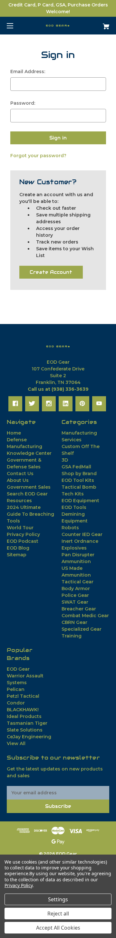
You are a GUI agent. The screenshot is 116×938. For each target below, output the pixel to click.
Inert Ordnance (80, 541)
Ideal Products (24, 716)
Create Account (51, 272)
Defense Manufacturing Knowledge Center (29, 446)
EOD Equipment (80, 500)
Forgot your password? (38, 155)
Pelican (15, 689)
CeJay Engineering (29, 737)
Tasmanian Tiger (27, 723)
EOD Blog (18, 548)
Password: (22, 103)
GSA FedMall (76, 467)
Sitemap (16, 555)
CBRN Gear (74, 622)
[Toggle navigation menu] (15, 25)
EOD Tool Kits (78, 480)
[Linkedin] (65, 403)
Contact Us (20, 473)
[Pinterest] (82, 403)
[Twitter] (32, 403)
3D (65, 460)
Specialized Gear (82, 629)
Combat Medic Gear (85, 615)
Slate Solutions (25, 730)
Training (72, 636)
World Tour (20, 528)
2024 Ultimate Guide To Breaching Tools (30, 514)
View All (16, 743)
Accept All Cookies (58, 927)
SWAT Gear (75, 602)
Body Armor (76, 588)
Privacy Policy (23, 534)
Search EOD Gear (27, 494)
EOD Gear (18, 669)
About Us (18, 480)
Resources (19, 500)
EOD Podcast (22, 541)
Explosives (74, 548)
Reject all (58, 913)
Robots (70, 528)
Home (14, 433)
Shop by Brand (79, 473)
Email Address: (27, 71)
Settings (58, 899)
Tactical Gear (77, 582)
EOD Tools (74, 507)
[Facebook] (15, 403)
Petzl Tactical (23, 696)
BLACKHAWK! (23, 710)
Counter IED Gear (82, 534)
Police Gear (75, 595)
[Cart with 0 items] (99, 24)
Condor (16, 703)
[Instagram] (48, 403)
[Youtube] (99, 403)
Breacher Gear (79, 609)
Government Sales (29, 487)
